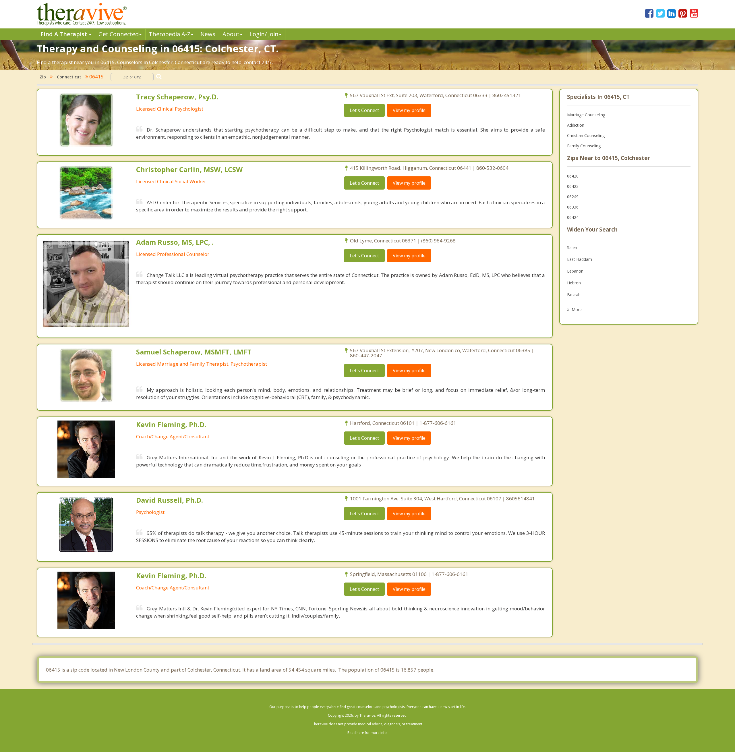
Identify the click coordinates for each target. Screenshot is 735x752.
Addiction (575, 125)
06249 (573, 196)
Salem (573, 247)
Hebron (574, 283)
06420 (573, 176)
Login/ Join (263, 34)
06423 (573, 186)
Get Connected (118, 34)
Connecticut (69, 77)
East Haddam (579, 259)
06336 (573, 207)
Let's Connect (364, 110)
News (207, 34)
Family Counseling (584, 146)
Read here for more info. (367, 732)
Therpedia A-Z (169, 34)
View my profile (409, 110)
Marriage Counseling (586, 114)
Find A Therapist (64, 34)
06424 (573, 217)
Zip (43, 77)
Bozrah (574, 294)
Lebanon (575, 271)
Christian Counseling (586, 135)
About (231, 34)
